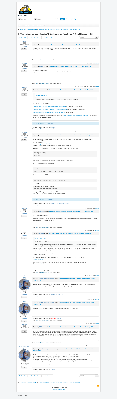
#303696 (97, 86)
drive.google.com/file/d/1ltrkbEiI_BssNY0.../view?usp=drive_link (49, 112)
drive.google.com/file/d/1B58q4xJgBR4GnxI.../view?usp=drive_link (50, 109)
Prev (25, 37)
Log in (62, 19)
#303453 (97, 41)
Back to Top (96, 396)
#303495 (97, 63)
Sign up (76, 19)
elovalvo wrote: (41, 95)
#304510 (97, 346)
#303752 (97, 230)
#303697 (97, 132)
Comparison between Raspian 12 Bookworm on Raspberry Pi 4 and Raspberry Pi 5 (71, 44)
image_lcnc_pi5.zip (38, 264)
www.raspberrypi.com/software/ (41, 144)
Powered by (55, 389)
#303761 (97, 275)
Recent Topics (26, 25)
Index (20, 25)
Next (46, 37)
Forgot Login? (69, 19)
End (51, 37)
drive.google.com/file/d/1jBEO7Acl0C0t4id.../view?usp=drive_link (49, 106)
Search (33, 25)
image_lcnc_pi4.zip (38, 259)
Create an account (44, 60)
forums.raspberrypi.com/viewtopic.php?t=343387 (75, 115)
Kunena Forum (61, 389)
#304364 (97, 299)
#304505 (97, 323)
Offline (24, 43)
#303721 (97, 208)
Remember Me (55, 19)
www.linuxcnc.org (40, 25)
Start (20, 37)
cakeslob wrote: (41, 239)
